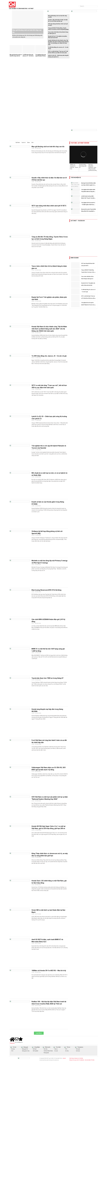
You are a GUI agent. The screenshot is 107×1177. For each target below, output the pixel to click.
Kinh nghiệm (35, 1050)
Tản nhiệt (58, 1047)
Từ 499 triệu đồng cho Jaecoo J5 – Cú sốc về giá (27, 56)
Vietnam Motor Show (48, 1050)
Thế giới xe (36, 3)
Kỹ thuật (34, 1049)
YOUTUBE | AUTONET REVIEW (80, 143)
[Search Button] (96, 6)
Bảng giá (73, 3)
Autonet (64, 1058)
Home (19, 3)
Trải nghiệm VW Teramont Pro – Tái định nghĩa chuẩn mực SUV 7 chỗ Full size (88, 204)
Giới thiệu (81, 1058)
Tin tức (26, 3)
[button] (39, 1033)
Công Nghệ (53, 3)
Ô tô (81, 3)
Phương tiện (46, 1052)
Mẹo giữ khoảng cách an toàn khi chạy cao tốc (16, 55)
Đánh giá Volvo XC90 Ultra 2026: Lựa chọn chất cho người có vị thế (88, 185)
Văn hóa (45, 1049)
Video (28, 142)
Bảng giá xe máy (25, 1050)
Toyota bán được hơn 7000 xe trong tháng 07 (47, 678)
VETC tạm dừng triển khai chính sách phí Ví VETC (49, 206)
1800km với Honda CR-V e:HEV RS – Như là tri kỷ (49, 970)
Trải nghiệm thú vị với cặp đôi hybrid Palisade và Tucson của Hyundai (41, 56)
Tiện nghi (78, 1049)
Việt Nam (18, 142)
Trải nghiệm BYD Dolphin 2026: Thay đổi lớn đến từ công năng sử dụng (88, 191)
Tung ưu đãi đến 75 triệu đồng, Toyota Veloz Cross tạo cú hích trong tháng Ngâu (88, 272)
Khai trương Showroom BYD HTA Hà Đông (46, 590)
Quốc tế (23, 142)
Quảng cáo (76, 1058)
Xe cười (56, 1050)
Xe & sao (78, 1050)
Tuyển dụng (71, 1058)
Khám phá (64, 3)
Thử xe (44, 3)
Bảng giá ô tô (25, 1049)
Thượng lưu (80, 1047)
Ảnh (32, 142)
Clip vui (55, 1049)
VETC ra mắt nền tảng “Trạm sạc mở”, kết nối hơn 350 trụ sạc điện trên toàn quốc (88, 298)
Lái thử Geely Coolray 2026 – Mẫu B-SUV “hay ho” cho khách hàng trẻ (88, 198)
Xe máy (13, 1049)
